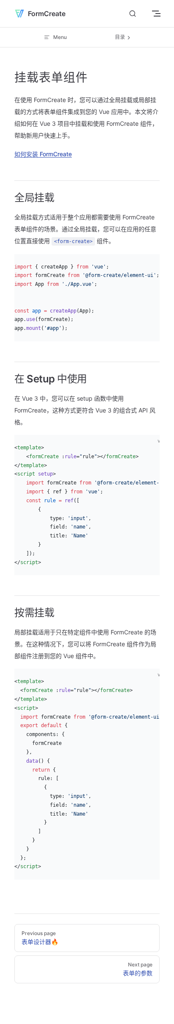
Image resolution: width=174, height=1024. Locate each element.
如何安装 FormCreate (43, 154)
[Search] (132, 13)
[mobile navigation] (156, 13)
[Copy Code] (156, 267)
